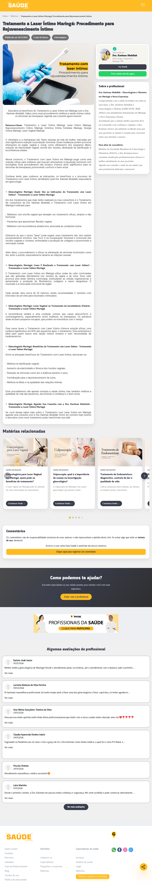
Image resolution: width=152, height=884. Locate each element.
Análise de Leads (84, 862)
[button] (144, 475)
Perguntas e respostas (51, 866)
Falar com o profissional (76, 596)
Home (5, 16)
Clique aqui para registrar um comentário (76, 552)
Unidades (9, 862)
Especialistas (46, 862)
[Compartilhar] (143, 867)
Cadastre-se (46, 858)
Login (78, 866)
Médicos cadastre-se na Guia (92, 876)
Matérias (14, 16)
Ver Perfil (122, 67)
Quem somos (11, 849)
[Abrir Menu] (143, 5)
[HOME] (18, 8)
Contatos (9, 853)
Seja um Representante (16, 866)
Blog (7, 871)
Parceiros (9, 858)
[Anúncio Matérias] (76, 632)
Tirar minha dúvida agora (122, 74)
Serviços (80, 858)
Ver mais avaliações (76, 807)
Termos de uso (12, 875)
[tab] (70, 517)
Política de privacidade (16, 880)
